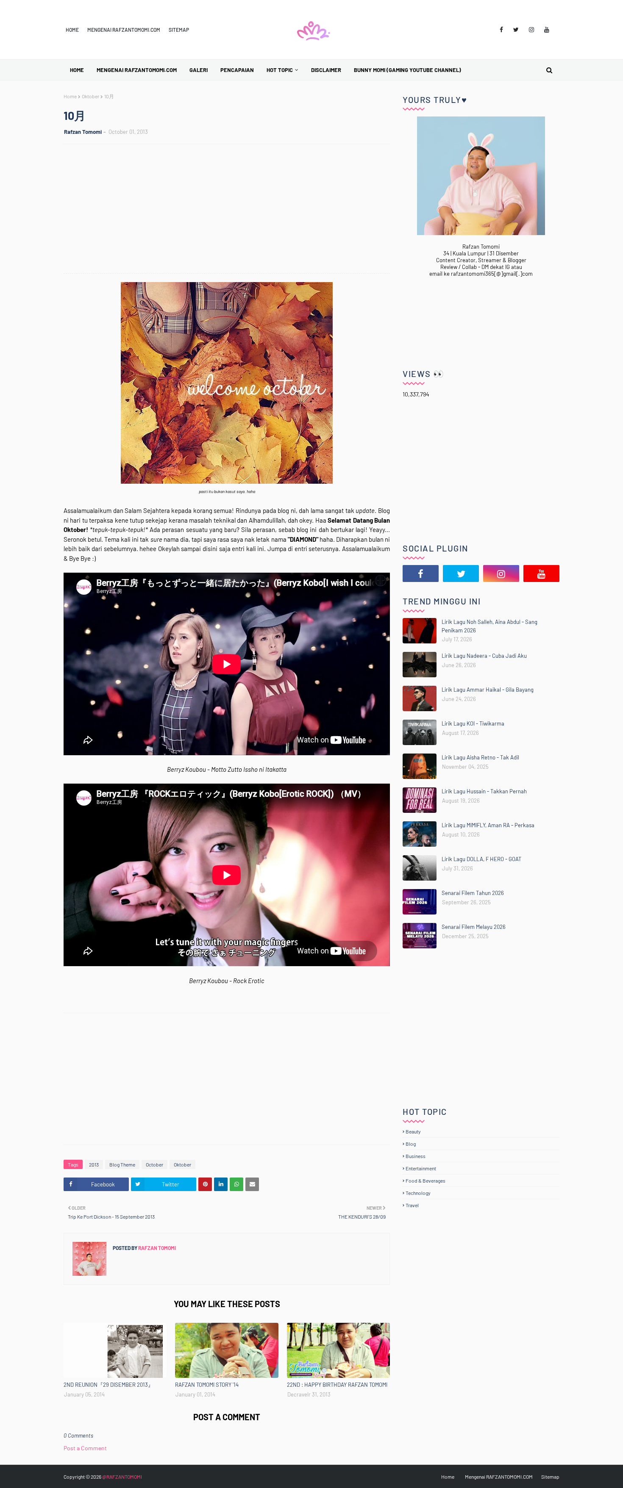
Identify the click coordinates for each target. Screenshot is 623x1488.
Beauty (413, 1131)
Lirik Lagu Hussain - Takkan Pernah (484, 791)
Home (72, 30)
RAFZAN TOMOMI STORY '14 (207, 1384)
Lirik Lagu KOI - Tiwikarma (473, 723)
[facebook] (501, 29)
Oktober (90, 96)
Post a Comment (85, 1448)
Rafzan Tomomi (83, 131)
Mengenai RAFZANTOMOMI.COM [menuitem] (137, 70)
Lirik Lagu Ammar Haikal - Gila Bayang (488, 689)
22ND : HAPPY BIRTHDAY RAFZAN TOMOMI (337, 1384)
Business (416, 1156)
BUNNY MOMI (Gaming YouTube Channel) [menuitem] (407, 70)
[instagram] (531, 29)
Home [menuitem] (77, 70)
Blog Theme (122, 1164)
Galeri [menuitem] (198, 70)
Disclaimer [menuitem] (326, 70)
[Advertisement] (231, 209)
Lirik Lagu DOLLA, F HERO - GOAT (481, 859)
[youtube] (546, 29)
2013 (94, 1164)
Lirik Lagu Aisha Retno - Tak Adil (480, 757)
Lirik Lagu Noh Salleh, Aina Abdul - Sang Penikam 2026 (489, 626)
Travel (412, 1205)
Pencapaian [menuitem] (237, 70)
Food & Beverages (425, 1180)
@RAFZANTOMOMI (122, 1477)
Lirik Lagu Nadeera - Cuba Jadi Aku (484, 655)
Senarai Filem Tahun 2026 (473, 892)
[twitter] (516, 29)
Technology (418, 1193)
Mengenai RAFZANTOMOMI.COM (123, 30)
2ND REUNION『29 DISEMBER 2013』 (108, 1384)
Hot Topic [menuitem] (280, 70)
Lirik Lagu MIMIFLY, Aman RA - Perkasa (488, 825)
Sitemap (179, 30)
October (154, 1164)
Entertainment (421, 1168)
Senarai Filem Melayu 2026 (474, 926)
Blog (411, 1144)
